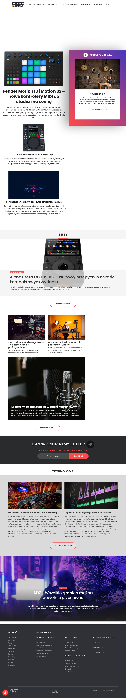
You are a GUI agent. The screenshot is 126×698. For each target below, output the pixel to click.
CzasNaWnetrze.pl (42, 656)
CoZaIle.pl (39, 648)
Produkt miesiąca (36, 4)
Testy (62, 4)
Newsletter (11, 665)
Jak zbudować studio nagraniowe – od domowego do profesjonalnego (26, 345)
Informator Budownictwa (44, 650)
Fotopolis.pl (96, 642)
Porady (10, 654)
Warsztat (11, 651)
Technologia (72, 4)
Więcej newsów (46, 428)
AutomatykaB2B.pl (70, 663)
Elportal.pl (67, 669)
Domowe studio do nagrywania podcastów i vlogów (64, 343)
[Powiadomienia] (5, 693)
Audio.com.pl (68, 642)
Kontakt (10, 662)
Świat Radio (68, 672)
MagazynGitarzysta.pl (71, 645)
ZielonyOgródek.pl (42, 653)
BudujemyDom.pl (41, 642)
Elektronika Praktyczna (71, 666)
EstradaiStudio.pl (69, 650)
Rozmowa (98, 4)
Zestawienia (86, 4)
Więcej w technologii (63, 546)
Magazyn (11, 659)
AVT (112, 691)
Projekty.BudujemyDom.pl (44, 645)
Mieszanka (52, 4)
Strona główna (13, 637)
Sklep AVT (95, 691)
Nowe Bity (11, 657)
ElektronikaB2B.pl (70, 661)
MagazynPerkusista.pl (71, 648)
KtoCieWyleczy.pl (98, 652)
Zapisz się (78, 456)
